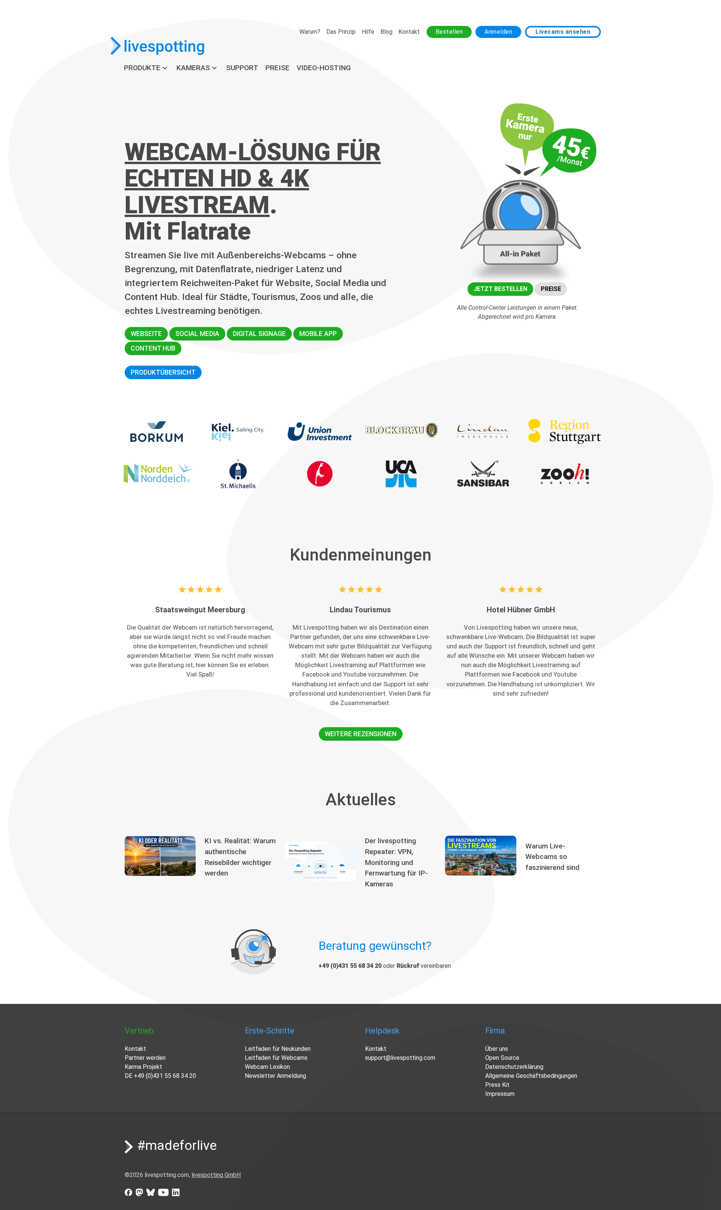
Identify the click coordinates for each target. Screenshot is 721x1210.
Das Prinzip (341, 31)
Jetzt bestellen (500, 288)
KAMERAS (197, 67)
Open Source (502, 1057)
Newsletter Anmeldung (275, 1075)
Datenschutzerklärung (514, 1066)
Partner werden (145, 1057)
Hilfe (368, 31)
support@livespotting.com (400, 1057)
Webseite (146, 334)
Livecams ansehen (562, 31)
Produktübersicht (163, 372)
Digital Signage (259, 334)
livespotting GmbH (216, 1174)
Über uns (496, 1048)
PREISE (277, 67)
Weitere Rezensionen (361, 734)
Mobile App (318, 334)
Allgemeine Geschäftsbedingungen (531, 1075)
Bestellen (449, 31)
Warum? (309, 31)
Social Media (197, 334)
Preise (551, 288)
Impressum (499, 1093)
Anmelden (498, 31)
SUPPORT (242, 67)
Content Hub (153, 348)
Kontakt (409, 31)
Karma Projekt (143, 1066)
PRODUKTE (146, 67)
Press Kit (497, 1084)
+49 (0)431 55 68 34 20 (165, 1075)
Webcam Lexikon (267, 1066)
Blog (386, 31)
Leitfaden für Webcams (276, 1057)
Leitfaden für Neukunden (278, 1048)
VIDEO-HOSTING (324, 67)
